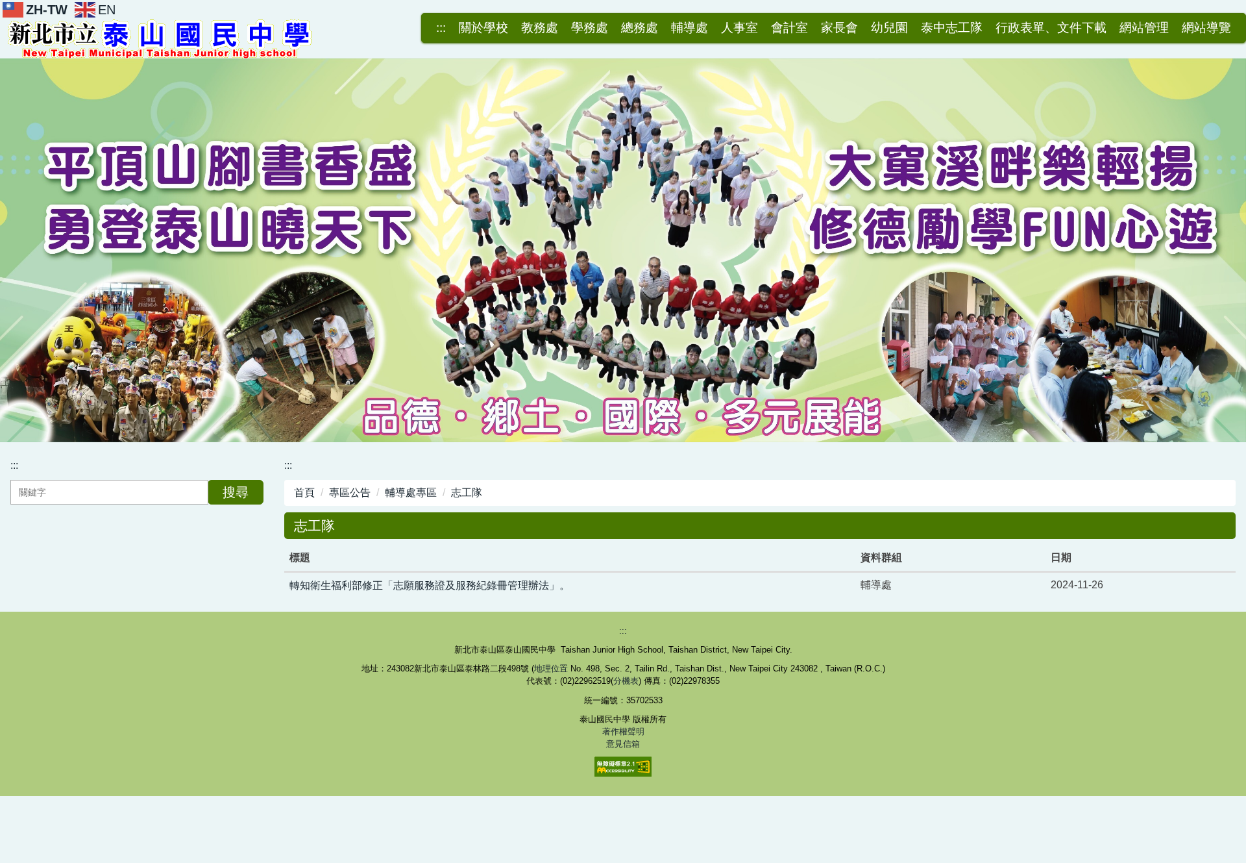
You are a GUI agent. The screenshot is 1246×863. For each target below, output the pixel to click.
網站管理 (1144, 27)
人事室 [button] (739, 27)
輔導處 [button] (689, 27)
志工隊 (466, 492)
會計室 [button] (789, 27)
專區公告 (350, 492)
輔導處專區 (411, 492)
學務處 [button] (589, 27)
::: (441, 27)
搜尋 (236, 492)
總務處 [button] (639, 27)
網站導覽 (1206, 27)
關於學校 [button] (483, 27)
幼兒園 (889, 27)
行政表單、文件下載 (1051, 27)
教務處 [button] (539, 27)
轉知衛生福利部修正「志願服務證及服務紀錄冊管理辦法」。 (429, 585)
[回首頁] (162, 37)
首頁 (304, 492)
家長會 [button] (839, 27)
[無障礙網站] (623, 766)
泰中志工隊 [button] (952, 27)
